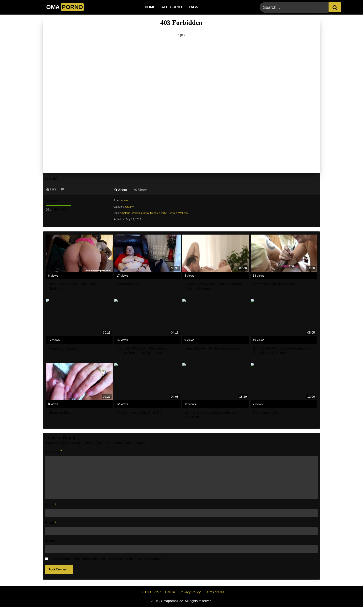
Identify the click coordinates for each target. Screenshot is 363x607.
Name (50, 505)
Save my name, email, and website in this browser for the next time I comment (106, 559)
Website (51, 541)
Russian (172, 213)
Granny (129, 206)
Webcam (183, 213)
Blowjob (135, 213)
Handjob (155, 213)
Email (50, 523)
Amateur (124, 213)
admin (124, 200)
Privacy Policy (190, 592)
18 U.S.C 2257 (150, 592)
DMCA (170, 592)
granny (145, 213)
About (122, 190)
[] (335, 7)
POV (163, 213)
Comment (53, 451)
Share (142, 190)
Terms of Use (214, 592)
